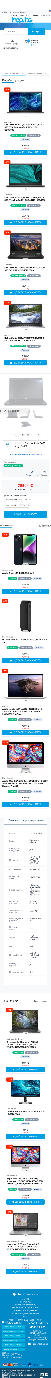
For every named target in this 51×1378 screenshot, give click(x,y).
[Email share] (23, 435)
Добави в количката (27, 152)
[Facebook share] (12, 435)
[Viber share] (17, 435)
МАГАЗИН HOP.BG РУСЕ (11, 1340)
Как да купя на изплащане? (25, 1308)
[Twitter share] (39, 435)
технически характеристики (24, 454)
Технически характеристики (26, 820)
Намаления (7, 525)
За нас (25, 1299)
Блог (25, 1317)
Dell (31, 972)
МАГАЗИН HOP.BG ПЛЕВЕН (12, 1345)
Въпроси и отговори (25, 1305)
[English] (50, 11)
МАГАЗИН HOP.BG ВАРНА (12, 1336)
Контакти (25, 1302)
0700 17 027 (7, 12)
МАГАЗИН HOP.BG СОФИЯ (12, 1327)
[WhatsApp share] (33, 435)
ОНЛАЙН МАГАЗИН (10, 1349)
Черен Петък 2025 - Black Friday (25, 1320)
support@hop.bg (20, 12)
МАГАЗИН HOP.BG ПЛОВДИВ (13, 1331)
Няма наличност (25, 514)
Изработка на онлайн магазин (18, 1375)
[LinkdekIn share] (28, 435)
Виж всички (44, 526)
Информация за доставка (25, 1314)
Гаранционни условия (25, 1311)
